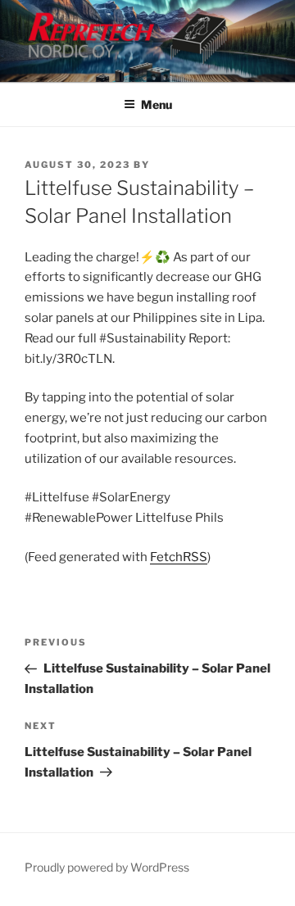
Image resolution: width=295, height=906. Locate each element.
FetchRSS (178, 557)
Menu (156, 104)
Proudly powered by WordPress (107, 867)
